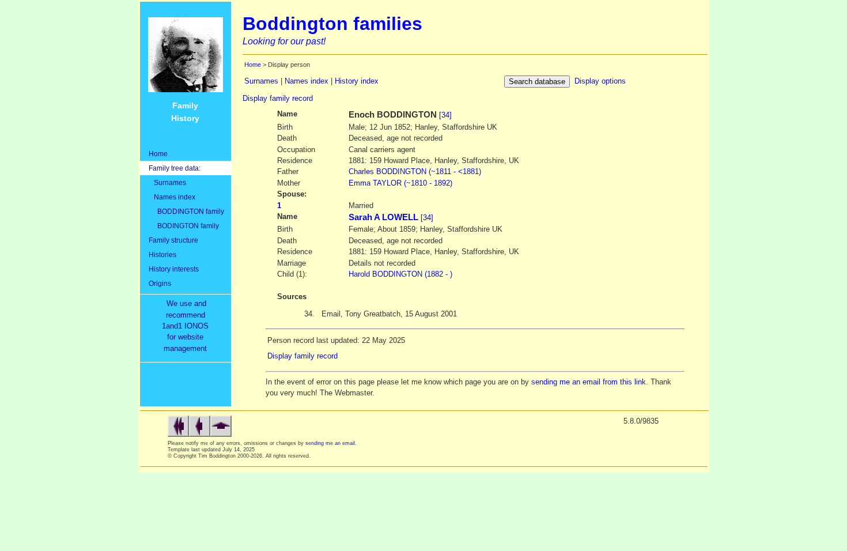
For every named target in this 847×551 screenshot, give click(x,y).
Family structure (173, 240)
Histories (162, 254)
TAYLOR (400, 183)
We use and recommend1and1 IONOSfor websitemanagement (187, 326)
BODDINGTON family (186, 211)
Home (158, 153)
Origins (160, 283)
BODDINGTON (415, 171)
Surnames (167, 182)
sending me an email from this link (588, 382)
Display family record (278, 98)
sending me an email (330, 443)
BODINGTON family (184, 225)
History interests (174, 269)
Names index (172, 197)
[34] (445, 115)
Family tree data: (175, 168)
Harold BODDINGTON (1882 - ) (400, 274)
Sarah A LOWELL (383, 217)
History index (357, 81)
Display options (600, 81)
